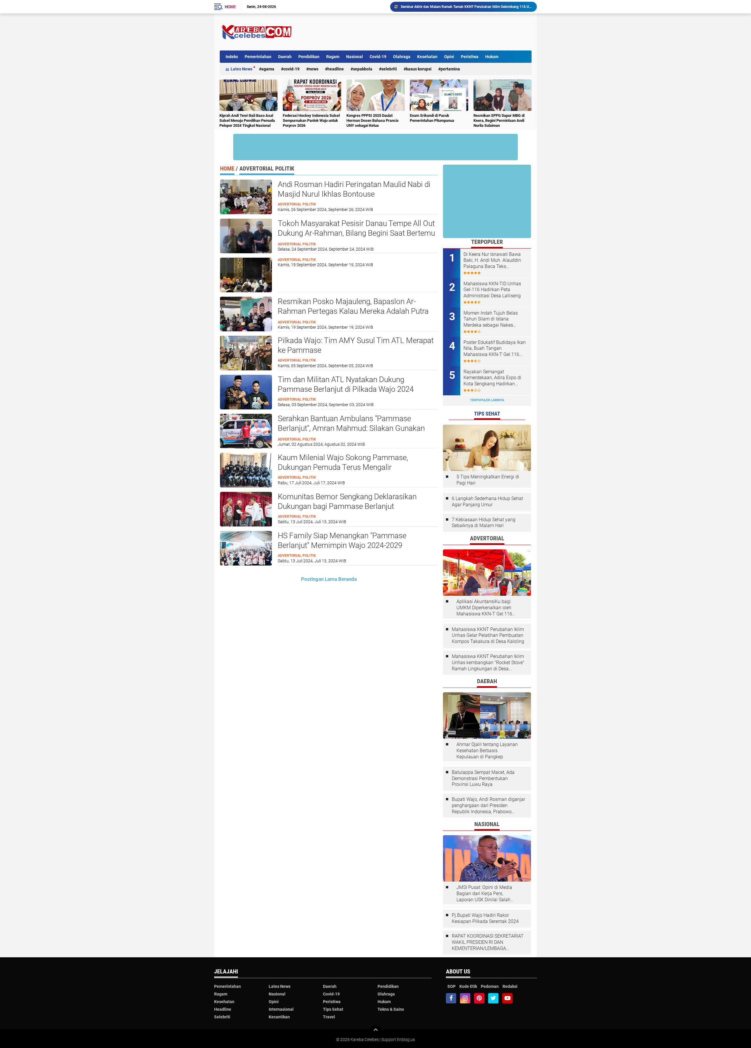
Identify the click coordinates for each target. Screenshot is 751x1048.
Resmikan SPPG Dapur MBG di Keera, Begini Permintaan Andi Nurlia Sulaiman (499, 120)
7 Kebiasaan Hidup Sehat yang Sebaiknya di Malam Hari (483, 523)
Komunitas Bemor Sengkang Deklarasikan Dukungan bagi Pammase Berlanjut (347, 501)
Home (230, 6)
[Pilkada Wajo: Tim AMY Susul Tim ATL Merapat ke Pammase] (246, 352)
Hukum (491, 56)
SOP (451, 986)
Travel (329, 1017)
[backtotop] (375, 1031)
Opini (449, 56)
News (313, 69)
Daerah (285, 56)
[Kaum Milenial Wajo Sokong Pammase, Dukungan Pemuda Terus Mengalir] (246, 469)
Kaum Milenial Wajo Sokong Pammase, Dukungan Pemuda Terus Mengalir (343, 462)
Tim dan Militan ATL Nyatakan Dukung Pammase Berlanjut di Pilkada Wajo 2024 (346, 384)
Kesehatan (427, 56)
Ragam (332, 56)
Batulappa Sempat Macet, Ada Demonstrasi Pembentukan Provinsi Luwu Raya (483, 778)
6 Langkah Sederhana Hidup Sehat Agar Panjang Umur (487, 501)
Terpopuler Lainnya (487, 400)
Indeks (232, 56)
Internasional (281, 1009)
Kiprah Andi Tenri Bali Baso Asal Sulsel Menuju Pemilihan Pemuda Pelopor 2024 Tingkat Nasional (247, 120)
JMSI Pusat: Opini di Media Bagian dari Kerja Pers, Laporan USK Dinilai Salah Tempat (484, 894)
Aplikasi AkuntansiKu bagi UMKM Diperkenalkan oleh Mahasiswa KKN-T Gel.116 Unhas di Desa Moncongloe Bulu (484, 608)
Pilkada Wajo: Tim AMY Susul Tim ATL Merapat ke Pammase (356, 345)
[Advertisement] (425, 32)
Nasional (354, 56)
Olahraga (401, 56)
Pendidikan (308, 56)
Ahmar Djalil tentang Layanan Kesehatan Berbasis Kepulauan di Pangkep (487, 751)
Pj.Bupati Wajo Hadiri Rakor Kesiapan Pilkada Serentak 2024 (485, 918)
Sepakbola (362, 69)
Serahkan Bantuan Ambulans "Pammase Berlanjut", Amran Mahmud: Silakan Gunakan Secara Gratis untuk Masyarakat (351, 428)
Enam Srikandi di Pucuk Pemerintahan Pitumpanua (432, 118)
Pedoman (490, 986)
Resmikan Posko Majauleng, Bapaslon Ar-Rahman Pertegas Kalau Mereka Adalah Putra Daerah (353, 311)
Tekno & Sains (391, 1009)
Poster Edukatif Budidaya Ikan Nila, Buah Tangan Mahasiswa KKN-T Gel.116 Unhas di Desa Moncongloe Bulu (495, 349)
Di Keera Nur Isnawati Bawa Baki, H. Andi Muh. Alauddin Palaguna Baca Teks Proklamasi (492, 261)
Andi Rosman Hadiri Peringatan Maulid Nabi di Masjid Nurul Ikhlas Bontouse (354, 189)
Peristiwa (469, 56)
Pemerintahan (258, 56)
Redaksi (510, 986)
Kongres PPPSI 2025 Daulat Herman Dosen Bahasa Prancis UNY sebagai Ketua (372, 120)
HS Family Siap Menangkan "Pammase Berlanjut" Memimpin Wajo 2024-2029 (342, 540)
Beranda (347, 579)
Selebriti (389, 69)
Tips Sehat (333, 1009)
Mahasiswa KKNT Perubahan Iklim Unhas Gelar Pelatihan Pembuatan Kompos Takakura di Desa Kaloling (488, 635)
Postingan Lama (319, 579)
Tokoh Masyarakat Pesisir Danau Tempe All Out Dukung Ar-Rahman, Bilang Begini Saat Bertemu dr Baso (356, 233)
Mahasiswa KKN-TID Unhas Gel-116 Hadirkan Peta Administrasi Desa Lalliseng (462, 7)
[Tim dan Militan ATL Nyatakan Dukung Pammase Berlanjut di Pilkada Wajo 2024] (246, 391)
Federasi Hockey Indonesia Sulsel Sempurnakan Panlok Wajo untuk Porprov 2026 (311, 120)
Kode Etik (468, 986)
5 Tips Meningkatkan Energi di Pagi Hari (487, 480)
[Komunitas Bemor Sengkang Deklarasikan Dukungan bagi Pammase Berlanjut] (246, 508)
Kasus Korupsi (419, 69)
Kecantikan (279, 1017)
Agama (267, 69)
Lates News (241, 69)
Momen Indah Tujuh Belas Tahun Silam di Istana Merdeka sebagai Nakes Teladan (491, 319)
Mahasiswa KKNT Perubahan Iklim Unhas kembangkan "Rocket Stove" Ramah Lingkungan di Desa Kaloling (488, 663)
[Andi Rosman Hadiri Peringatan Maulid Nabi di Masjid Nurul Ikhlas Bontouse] (246, 196)
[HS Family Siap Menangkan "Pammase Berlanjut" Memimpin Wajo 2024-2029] (246, 547)
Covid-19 (378, 56)
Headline (335, 69)
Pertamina (450, 69)
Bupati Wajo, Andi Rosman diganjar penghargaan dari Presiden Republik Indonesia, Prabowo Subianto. (488, 805)
